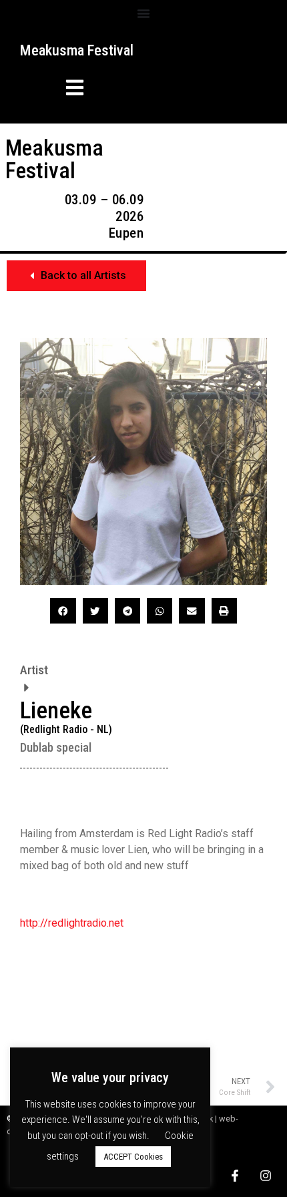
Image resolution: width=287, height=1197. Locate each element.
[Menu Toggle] (143, 13)
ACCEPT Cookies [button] (133, 1157)
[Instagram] (266, 1176)
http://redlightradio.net (71, 923)
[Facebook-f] (235, 1176)
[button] (52, 89)
